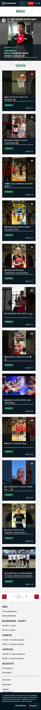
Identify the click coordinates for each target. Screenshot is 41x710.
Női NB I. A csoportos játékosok (13, 658)
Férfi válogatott (7, 668)
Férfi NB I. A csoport (9, 626)
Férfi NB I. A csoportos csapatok (13, 640)
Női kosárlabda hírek (9, 616)
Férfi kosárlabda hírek (9, 611)
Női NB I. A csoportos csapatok (13, 644)
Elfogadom (33, 706)
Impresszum (6, 680)
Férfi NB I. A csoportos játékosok (13, 654)
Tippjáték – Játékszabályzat (6, 690)
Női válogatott (7, 673)
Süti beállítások (20, 706)
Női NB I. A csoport (8, 630)
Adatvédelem (6, 685)
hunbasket (9, 105)
